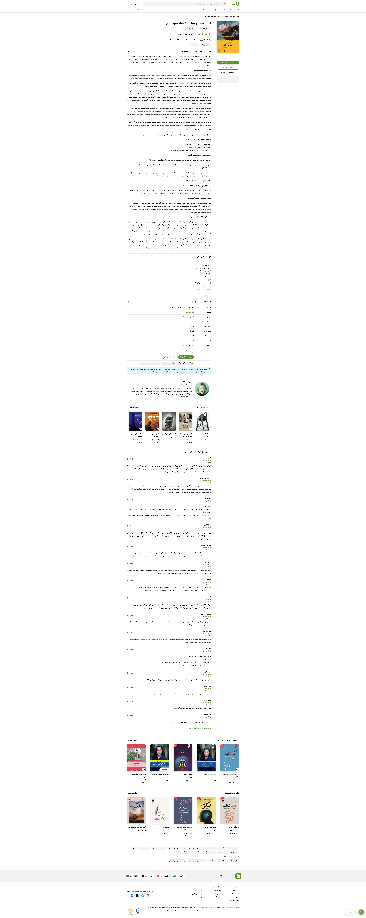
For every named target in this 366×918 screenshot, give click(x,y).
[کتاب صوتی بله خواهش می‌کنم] (136, 757)
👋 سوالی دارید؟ (351, 912)
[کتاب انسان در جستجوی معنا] (136, 810)
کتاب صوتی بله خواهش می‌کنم (138, 775)
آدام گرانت (213, 830)
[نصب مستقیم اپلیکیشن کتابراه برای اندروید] (178, 876)
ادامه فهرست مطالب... (203, 295)
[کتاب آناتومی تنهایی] (206, 757)
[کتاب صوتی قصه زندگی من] (152, 421)
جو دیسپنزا (236, 780)
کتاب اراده (206, 434)
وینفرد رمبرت (172, 437)
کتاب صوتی (212, 907)
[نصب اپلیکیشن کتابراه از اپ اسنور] (147, 876)
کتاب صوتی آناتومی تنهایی (160, 774)
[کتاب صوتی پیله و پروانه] (135, 421)
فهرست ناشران (199, 897)
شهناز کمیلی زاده (188, 317)
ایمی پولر (143, 780)
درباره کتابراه (235, 891)
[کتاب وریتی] (159, 810)
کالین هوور (166, 830)
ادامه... (164, 472)
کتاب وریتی (165, 827)
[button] (228, 37)
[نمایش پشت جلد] (219, 50)
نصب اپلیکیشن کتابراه (231, 907)
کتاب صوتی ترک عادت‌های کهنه (231, 775)
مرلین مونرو (155, 439)
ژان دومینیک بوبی (136, 439)
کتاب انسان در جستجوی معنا (137, 827)
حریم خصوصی (235, 897)
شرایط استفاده (235, 894)
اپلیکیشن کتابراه (132, 10)
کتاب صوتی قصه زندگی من (154, 435)
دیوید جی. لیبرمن (234, 830)
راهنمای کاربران (216, 894)
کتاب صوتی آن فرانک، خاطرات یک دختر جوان (185, 435)
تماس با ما (218, 897)
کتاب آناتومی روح (187, 774)
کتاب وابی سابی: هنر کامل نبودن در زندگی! (184, 828)
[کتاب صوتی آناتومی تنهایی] (159, 757)
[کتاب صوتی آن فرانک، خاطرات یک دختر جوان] (185, 421)
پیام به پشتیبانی (216, 891)
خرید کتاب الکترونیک (228, 62)
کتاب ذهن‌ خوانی (234, 827)
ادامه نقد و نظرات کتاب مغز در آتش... (199, 728)
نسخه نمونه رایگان (228, 68)
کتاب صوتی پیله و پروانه (136, 435)
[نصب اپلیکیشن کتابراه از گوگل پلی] (162, 876)
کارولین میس (188, 778)
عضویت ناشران (198, 891)
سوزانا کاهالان (189, 312)
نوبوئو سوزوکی (188, 833)
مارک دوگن (206, 437)
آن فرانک (189, 439)
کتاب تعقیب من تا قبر (169, 434)
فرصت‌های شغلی (234, 900)
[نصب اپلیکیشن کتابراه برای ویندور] (132, 876)
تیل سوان (213, 778)
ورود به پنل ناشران (197, 894)
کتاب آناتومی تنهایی (209, 774)
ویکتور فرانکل (142, 830)
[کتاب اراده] (202, 421)
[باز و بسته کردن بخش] (128, 51)
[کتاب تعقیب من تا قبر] (169, 421)
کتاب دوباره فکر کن (210, 827)
